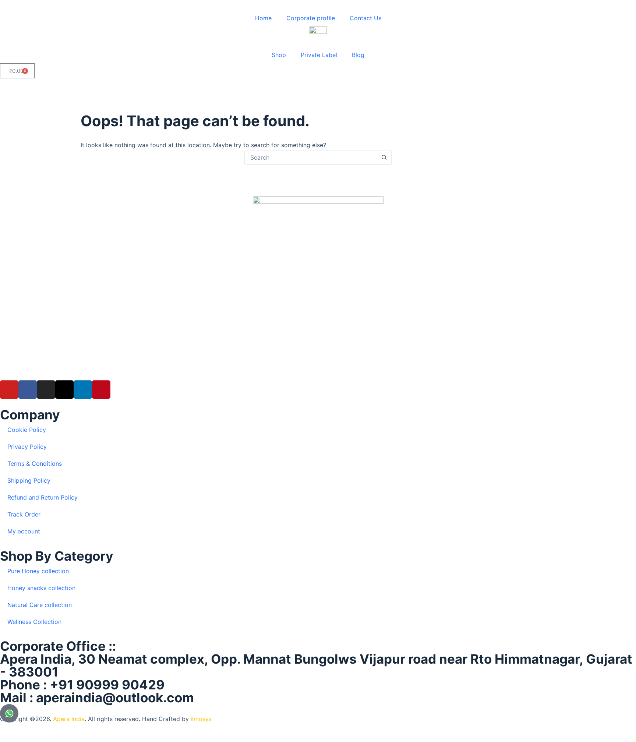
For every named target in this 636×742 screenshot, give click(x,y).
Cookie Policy (26, 429)
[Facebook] (27, 389)
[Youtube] (9, 389)
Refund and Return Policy (42, 497)
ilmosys (201, 719)
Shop (279, 54)
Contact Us (365, 18)
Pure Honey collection (38, 571)
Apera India (69, 719)
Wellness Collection (34, 621)
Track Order (23, 514)
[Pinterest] (101, 389)
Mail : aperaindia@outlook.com (97, 697)
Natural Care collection (39, 604)
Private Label (319, 54)
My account (23, 531)
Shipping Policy (28, 480)
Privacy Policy (27, 446)
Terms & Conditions (34, 463)
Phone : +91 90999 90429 (82, 684)
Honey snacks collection (41, 588)
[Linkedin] (83, 389)
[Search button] (384, 157)
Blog (358, 54)
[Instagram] (46, 389)
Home (263, 18)
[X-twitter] (64, 389)
